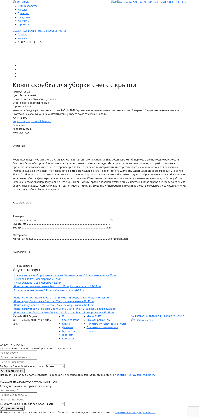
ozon (34, 121)
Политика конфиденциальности (106, 323)
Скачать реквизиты (98, 320)
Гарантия (23, 24)
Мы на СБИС (94, 316)
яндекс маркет (21, 121)
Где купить (24, 17)
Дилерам (23, 13)
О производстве (27, 6)
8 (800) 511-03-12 (176, 2)
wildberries (44, 121)
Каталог (22, 9)
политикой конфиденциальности (135, 375)
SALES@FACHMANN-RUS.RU (150, 2)
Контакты (23, 21)
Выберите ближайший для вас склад (22, 366)
